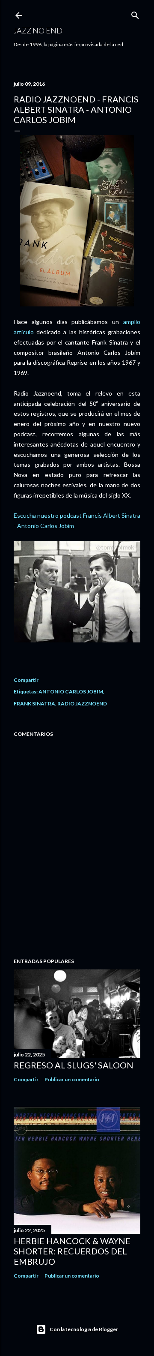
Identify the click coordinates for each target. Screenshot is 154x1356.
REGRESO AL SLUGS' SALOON (73, 1065)
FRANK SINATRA (34, 703)
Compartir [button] (26, 680)
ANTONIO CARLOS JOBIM (70, 691)
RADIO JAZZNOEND (82, 703)
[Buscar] (135, 13)
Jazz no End (38, 30)
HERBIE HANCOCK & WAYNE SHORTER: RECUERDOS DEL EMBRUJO (72, 1251)
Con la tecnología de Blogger (84, 1329)
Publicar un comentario (71, 1079)
